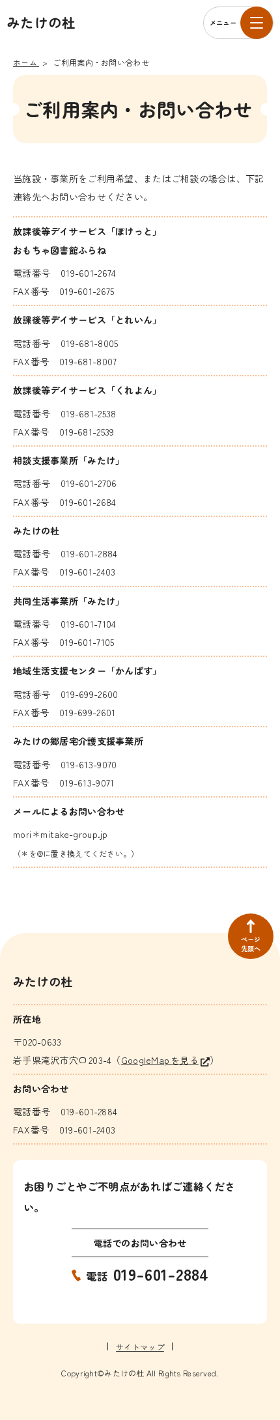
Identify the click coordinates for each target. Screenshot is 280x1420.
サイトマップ (140, 1346)
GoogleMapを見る (160, 1059)
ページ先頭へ (251, 943)
